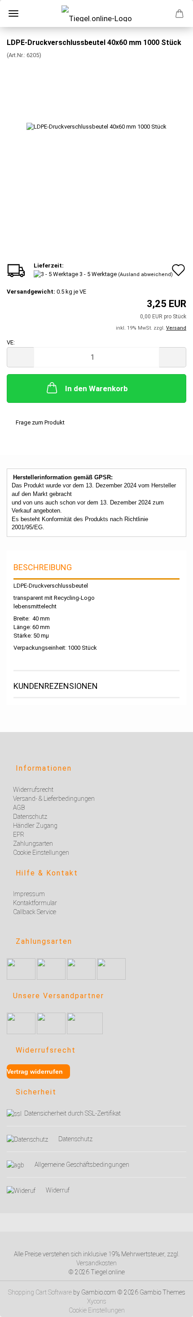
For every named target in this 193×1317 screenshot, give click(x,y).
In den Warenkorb (96, 388)
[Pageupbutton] (175, 1305)
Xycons (96, 1301)
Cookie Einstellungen (97, 1310)
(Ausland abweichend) (145, 274)
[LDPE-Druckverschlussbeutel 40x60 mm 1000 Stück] (96, 126)
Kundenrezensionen (55, 686)
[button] (20, 357)
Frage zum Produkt (40, 422)
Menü (13, 13)
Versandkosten (96, 1263)
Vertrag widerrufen (35, 1071)
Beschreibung (42, 567)
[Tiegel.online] (97, 13)
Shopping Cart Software (40, 1292)
